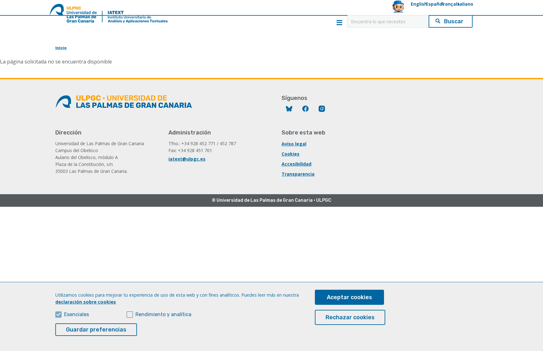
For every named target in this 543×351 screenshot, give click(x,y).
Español (434, 4)
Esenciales (76, 314)
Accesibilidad (296, 164)
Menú (339, 22)
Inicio (61, 48)
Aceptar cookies (349, 297)
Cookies (290, 154)
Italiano (464, 4)
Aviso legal (294, 144)
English (419, 4)
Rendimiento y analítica (163, 314)
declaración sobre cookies (85, 302)
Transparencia (298, 174)
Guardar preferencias (96, 329)
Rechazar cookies (350, 317)
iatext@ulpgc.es (187, 159)
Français (450, 4)
